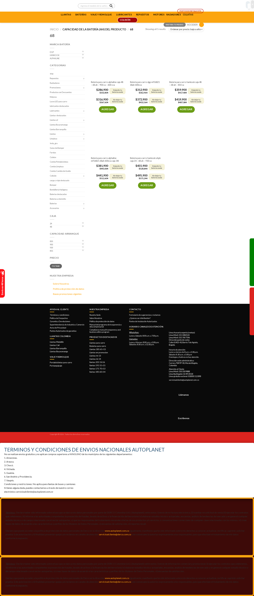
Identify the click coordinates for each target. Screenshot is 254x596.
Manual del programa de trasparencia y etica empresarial (106, 325)
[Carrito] (201, 24)
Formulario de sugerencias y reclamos (144, 315)
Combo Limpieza (56, 166)
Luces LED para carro (58, 101)
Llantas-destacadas (58, 115)
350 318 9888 (184, 371)
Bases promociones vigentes (67, 293)
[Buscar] (111, 6)
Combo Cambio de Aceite (60, 171)
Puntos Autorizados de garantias (63, 331)
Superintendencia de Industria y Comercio (67, 324)
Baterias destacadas (58, 194)
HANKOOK (54, 55)
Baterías (80, 14)
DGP (52, 52)
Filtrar (56, 266)
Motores (53, 97)
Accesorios (54, 208)
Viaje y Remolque (101, 14)
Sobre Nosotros (61, 283)
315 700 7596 (184, 337)
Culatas (53, 157)
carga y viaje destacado (59, 180)
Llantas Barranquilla (58, 129)
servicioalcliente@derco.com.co (115, 534)
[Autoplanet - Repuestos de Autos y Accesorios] (61, 5)
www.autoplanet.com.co (117, 530)
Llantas (66, 14)
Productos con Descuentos (61, 92)
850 (51, 241)
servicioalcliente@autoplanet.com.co (184, 380)
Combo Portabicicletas (59, 162)
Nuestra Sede (95, 315)
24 (51, 223)
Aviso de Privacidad (58, 328)
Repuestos (54, 78)
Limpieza (53, 138)
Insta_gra (53, 143)
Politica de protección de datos (68, 288)
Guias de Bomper (57, 148)
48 (51, 227)
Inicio (54, 29)
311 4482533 (184, 335)
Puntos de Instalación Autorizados (143, 321)
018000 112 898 (194, 376)
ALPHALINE (55, 58)
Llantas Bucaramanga (59, 125)
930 (51, 247)
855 (51, 251)
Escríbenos (183, 418)
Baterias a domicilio (58, 199)
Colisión (53, 176)
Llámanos (184, 394)
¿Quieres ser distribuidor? (140, 318)
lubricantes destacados (59, 106)
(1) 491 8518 (188, 374)
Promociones (55, 87)
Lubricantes (54, 111)
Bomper (53, 185)
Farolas (53, 152)
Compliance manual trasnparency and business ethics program (105, 331)
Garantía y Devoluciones (60, 321)
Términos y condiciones (59, 315)
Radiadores (55, 83)
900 (51, 244)
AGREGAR (107, 109)
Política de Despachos (59, 318)
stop (51, 73)
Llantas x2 (54, 120)
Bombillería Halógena (58, 189)
